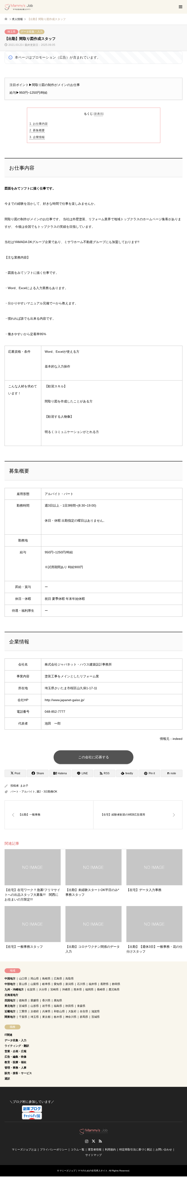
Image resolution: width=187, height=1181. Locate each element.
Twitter (93, 1141)
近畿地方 (10, 1011)
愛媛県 (35, 1000)
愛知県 (58, 984)
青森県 (81, 1005)
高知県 (58, 1000)
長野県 (104, 984)
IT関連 (8, 1034)
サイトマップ (93, 1155)
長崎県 (101, 989)
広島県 (58, 978)
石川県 (81, 984)
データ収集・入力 (32, 31)
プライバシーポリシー (53, 1149)
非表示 (98, 113)
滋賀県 (95, 1011)
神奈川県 (70, 1016)
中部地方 (10, 984)
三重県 (23, 1011)
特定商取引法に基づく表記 (135, 1149)
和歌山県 (59, 1011)
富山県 (23, 984)
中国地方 (10, 978)
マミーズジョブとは (24, 1149)
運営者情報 (94, 1149)
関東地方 (10, 1016)
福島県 (58, 1005)
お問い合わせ (164, 1149)
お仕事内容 (38, 123)
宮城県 (23, 1005)
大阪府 (72, 1011)
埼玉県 (11, 31)
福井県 (93, 984)
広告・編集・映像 (15, 1056)
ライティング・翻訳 (17, 1045)
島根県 (46, 978)
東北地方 (10, 1005)
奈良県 (84, 1011)
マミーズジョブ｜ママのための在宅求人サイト (83, 1170)
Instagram (86, 1141)
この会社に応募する (93, 757)
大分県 (43, 989)
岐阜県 (46, 984)
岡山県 (35, 978)
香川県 (46, 1000)
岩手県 (46, 1005)
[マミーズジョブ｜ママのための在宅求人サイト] (19, 6)
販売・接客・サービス (18, 1073)
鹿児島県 (114, 989)
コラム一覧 (77, 1149)
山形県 (35, 1005)
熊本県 (78, 989)
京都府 (35, 1011)
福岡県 (89, 989)
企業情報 (37, 137)
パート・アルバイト (22, 791)
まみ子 (24, 785)
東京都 (46, 1016)
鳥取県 (69, 978)
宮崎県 (54, 989)
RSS (100, 1141)
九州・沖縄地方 (14, 989)
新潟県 (69, 984)
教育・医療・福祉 (15, 1062)
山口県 (23, 978)
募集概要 (37, 130)
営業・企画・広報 (15, 1051)
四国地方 (10, 1000)
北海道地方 (11, 995)
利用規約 (110, 1149)
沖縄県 (66, 989)
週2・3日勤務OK (46, 791)
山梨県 (35, 984)
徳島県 (23, 1000)
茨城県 (95, 1016)
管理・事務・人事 (15, 1067)
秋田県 (69, 1005)
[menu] (180, 7)
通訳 (7, 1078)
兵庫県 (46, 1011)
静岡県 (116, 984)
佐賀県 (31, 989)
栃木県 (58, 1016)
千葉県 (23, 1016)
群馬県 (84, 1016)
